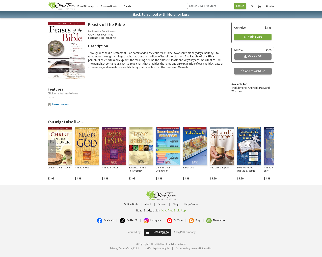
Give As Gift (255, 56)
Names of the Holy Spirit (273, 169)
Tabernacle (188, 167)
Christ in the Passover (59, 167)
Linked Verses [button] (60, 104)
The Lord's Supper (219, 167)
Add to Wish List (255, 71)
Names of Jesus (110, 167)
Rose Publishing (104, 34)
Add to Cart (254, 37)
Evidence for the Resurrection (137, 169)
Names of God (82, 167)
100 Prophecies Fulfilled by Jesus (246, 169)
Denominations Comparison (164, 169)
